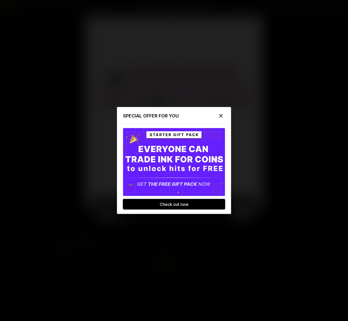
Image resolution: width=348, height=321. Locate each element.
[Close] (221, 116)
